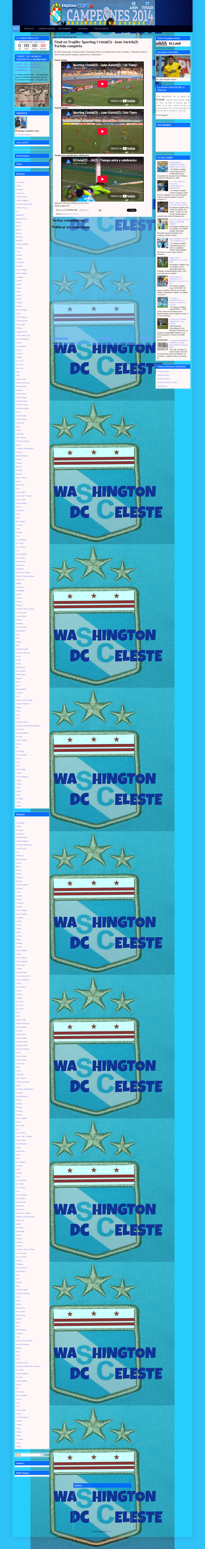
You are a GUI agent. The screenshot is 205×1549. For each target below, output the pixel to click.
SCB (18, 696)
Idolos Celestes (21, 477)
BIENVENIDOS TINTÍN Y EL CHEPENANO (179, 239)
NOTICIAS (29, 29)
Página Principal (104, 338)
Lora (18, 550)
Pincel (18, 656)
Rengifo (19, 678)
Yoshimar (19, 798)
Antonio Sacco (21, 207)
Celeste (18, 288)
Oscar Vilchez (21, 616)
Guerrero (19, 452)
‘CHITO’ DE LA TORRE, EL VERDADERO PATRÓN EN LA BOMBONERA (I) (29, 67)
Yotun (18, 802)
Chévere (19, 306)
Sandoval (19, 692)
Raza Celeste (20, 671)
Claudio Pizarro (21, 331)
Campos (19, 258)
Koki (18, 517)
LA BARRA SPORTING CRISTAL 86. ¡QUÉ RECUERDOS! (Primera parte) (179, 343)
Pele (17, 634)
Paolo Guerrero (21, 627)
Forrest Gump (21, 415)
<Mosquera (20, 182)
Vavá (18, 765)
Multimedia (20, 590)
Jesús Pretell (20, 492)
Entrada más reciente (60, 338)
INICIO (16, 29)
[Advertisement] (102, 315)
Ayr (17, 211)
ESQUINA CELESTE (47, 29)
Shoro (18, 711)
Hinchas (19, 463)
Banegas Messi (21, 218)
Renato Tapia (20, 674)
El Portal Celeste (163, 371)
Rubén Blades (21, 689)
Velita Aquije (21, 769)
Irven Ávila (20, 485)
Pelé (17, 638)
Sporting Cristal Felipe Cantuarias (28, 725)
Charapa (19, 302)
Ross (18, 685)
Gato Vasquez (21, 437)
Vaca (18, 762)
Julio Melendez (21, 503)
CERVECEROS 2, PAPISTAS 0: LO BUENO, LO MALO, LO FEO (179, 280)
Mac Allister (20, 558)
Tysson (18, 758)
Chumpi (19, 328)
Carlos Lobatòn (21, 269)
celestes (19, 295)
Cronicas (19, 353)
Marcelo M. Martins (23, 572)
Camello (19, 255)
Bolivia (18, 233)
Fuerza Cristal (21, 419)
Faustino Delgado (22, 408)
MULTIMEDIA (65, 29)
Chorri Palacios (21, 317)
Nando (18, 594)
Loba (18, 528)
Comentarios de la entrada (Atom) (74, 343)
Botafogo (19, 237)
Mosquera (19, 587)
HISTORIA (83, 29)
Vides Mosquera (22, 776)
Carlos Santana (21, 273)
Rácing (18, 663)
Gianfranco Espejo (22, 441)
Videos (76, 214)
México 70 (20, 579)
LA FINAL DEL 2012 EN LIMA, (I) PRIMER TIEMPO (179, 221)
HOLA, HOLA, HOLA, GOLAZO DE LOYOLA (179, 203)
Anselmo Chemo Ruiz (24, 204)
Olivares (19, 605)
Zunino (18, 805)
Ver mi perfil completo (23, 134)
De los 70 (19, 364)
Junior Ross (20, 510)
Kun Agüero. (21, 521)
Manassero (20, 565)
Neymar (19, 598)
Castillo (19, 280)
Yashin (18, 791)
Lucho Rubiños (21, 554)
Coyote (18, 350)
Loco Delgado (21, 539)
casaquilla (19, 277)
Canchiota (19, 262)
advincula (19, 189)
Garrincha (19, 434)
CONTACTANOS (101, 29)
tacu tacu (19, 736)
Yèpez (18, 795)
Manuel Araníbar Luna (28, 130)
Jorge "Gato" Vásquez (24, 496)
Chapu (18, 299)
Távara (18, 744)
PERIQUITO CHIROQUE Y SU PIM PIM (178, 260)
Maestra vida (20, 561)
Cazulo (18, 284)
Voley (18, 787)
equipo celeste (21, 393)
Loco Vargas (20, 547)
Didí (17, 375)
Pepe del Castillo (22, 649)
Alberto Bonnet (21, 196)
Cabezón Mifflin (22, 244)
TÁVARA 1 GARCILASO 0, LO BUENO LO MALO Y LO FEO (178, 301)
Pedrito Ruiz (20, 631)
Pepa (18, 645)
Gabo (18, 426)
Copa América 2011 (23, 335)
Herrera (19, 459)
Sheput (18, 707)
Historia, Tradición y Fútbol (167, 382)
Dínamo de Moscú (22, 382)
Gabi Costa (20, 423)
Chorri (18, 313)
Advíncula (20, 193)
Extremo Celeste (22, 404)
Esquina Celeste (21, 401)
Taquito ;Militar (21, 740)
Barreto (18, 222)
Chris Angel (20, 324)
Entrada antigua (145, 338)
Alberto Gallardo (22, 200)
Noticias (19, 601)
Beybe (18, 226)
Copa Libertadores (22, 339)
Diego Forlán (21, 379)
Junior (18, 506)
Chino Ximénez (21, 309)
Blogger (109, 1531)
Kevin (18, 514)
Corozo (18, 342)
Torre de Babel (21, 754)
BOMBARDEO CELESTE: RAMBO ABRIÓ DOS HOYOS (178, 164)
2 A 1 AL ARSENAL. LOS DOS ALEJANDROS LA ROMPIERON (178, 184)
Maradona (19, 568)
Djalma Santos (21, 386)
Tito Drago (20, 751)
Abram (18, 186)
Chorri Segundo (22, 320)
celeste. (18, 291)
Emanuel (19, 390)
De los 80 (19, 368)
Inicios (18, 481)
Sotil (18, 718)
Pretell (18, 660)
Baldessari (20, 215)
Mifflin (18, 583)
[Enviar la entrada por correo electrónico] (99, 210)
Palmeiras (19, 623)
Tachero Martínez (22, 733)
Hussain (19, 474)
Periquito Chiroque (23, 652)
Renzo (18, 682)
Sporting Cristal (68, 214)
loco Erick (19, 543)
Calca (18, 251)
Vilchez (19, 780)
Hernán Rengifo (22, 455)
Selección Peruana (22, 703)
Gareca (18, 430)
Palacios (19, 619)
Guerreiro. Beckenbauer (24, 448)
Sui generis (20, 729)
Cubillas (19, 357)
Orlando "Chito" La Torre (25, 609)
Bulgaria (19, 240)
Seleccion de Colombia (24, 700)
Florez (18, 412)
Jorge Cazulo (21, 499)
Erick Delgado (21, 397)
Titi (17, 747)
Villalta (18, 784)
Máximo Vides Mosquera (25, 576)
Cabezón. (19, 248)
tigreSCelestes (162, 386)
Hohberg (19, 470)
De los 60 (19, 361)
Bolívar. (19, 229)
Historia (19, 466)
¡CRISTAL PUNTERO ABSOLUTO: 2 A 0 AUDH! (178, 321)
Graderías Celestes (163, 378)
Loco (18, 536)
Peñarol (19, 641)
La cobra (19, 525)
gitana (18, 445)
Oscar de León (21, 612)
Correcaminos (21, 346)
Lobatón (19, 532)
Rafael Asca (20, 667)
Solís (18, 714)
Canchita (19, 266)
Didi (17, 372)
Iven (17, 488)
